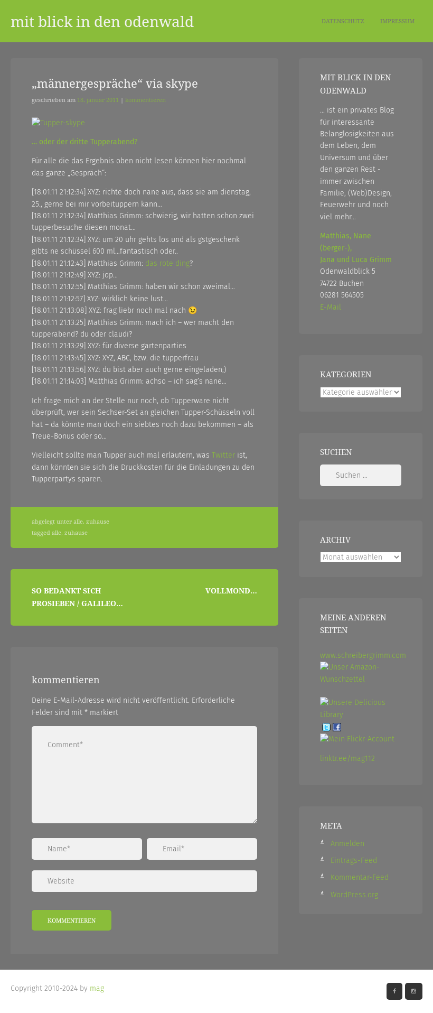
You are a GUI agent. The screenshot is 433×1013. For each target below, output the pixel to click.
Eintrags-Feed (354, 860)
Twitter (223, 455)
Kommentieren (145, 100)
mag (97, 988)
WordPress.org (354, 894)
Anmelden (347, 843)
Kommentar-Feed (360, 877)
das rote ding (167, 263)
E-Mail (330, 307)
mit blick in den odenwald (102, 21)
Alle (78, 521)
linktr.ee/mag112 (347, 758)
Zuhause (97, 521)
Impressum (397, 21)
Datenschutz (343, 21)
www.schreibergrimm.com (363, 655)
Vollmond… (231, 591)
